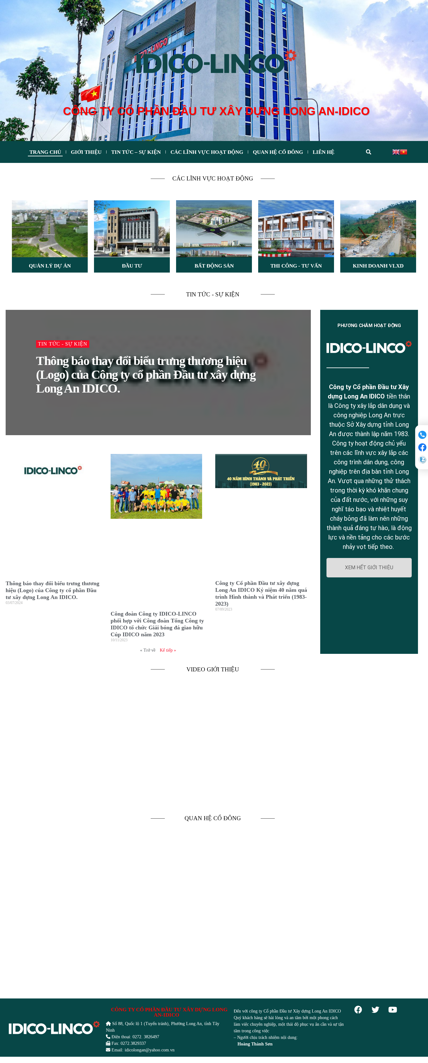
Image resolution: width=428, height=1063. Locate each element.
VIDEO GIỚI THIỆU (212, 669)
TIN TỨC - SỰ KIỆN (212, 294)
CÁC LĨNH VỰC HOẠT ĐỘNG (206, 152)
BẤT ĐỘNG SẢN (214, 266)
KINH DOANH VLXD (378, 266)
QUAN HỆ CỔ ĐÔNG (213, 818)
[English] (396, 151)
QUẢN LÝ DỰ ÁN (50, 266)
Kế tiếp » (168, 650)
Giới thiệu (86, 152)
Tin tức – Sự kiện (136, 152)
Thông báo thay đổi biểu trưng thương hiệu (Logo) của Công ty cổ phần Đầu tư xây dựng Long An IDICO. (145, 374)
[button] (369, 567)
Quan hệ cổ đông (278, 152)
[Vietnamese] (403, 151)
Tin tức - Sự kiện (62, 344)
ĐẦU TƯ (132, 266)
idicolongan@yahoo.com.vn (150, 1050)
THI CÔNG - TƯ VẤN (296, 266)
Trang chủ (45, 152)
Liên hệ (323, 152)
